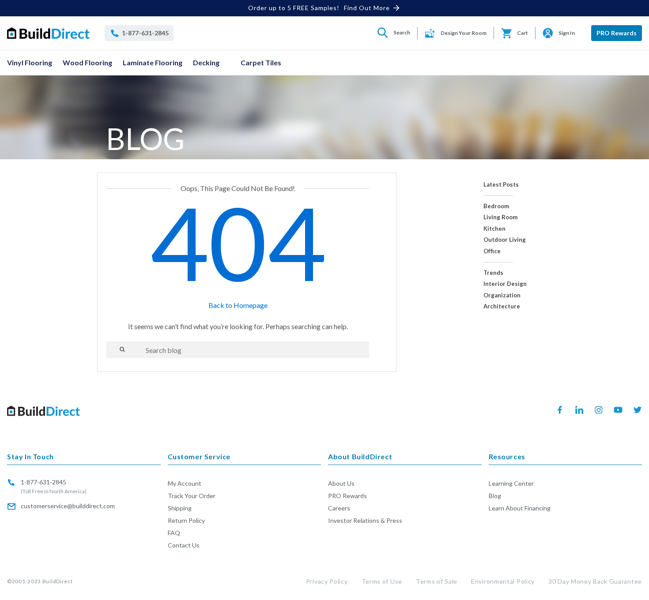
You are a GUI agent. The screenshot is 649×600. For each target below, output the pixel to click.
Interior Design (505, 284)
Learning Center (511, 483)
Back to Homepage (238, 305)
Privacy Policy (327, 581)
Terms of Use (382, 581)
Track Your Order (191, 495)
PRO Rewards (616, 33)
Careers (339, 508)
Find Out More (367, 7)
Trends (493, 273)
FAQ (174, 532)
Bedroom (496, 206)
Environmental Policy (503, 581)
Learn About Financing (520, 508)
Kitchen (494, 228)
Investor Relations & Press (365, 520)
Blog (495, 495)
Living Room (500, 217)
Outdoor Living (504, 239)
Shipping (180, 508)
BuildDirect (57, 581)
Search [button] (401, 32)
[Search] (122, 349)
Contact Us (184, 545)
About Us (341, 483)
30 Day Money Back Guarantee (595, 581)
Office (492, 251)
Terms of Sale (436, 581)
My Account (184, 483)
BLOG (145, 139)
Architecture (501, 306)
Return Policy (186, 520)
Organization (502, 295)
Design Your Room (464, 33)
